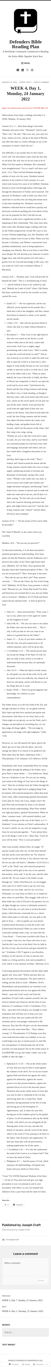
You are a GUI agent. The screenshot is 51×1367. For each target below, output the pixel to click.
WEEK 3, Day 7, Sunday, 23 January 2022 (22, 1298)
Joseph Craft (25, 82)
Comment (40, 1280)
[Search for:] (25, 1332)
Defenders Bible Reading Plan (25, 44)
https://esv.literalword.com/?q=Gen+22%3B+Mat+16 (25, 108)
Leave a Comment (41, 82)
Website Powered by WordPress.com (25, 1360)
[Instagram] (33, 71)
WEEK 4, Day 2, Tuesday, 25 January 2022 (22, 1309)
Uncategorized (12, 1239)
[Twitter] (28, 71)
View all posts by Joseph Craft (16, 1229)
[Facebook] (18, 71)
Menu (27, 63)
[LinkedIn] (23, 71)
